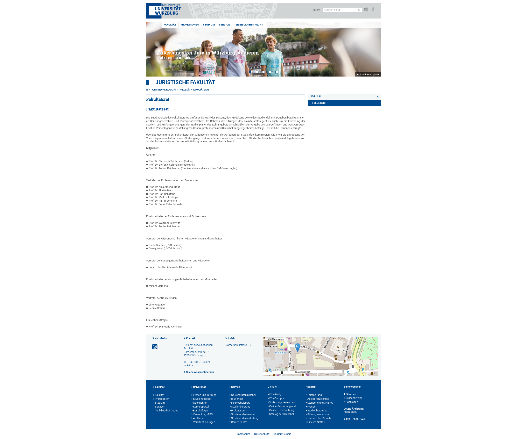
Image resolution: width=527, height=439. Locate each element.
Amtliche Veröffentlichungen (204, 420)
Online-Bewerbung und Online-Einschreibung (282, 408)
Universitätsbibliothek (243, 394)
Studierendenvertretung (244, 418)
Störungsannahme (318, 414)
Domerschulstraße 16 (238, 344)
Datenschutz (261, 434)
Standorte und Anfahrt (320, 402)
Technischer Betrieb (319, 418)
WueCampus (276, 398)
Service (224, 24)
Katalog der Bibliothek (281, 414)
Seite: (347, 418)
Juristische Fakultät (185, 82)
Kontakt (190, 338)
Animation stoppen (368, 74)
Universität (199, 386)
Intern (316, 9)
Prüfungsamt (238, 410)
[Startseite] (147, 89)
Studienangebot (202, 398)
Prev (153, 49)
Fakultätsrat (201, 89)
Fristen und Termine (204, 394)
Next (373, 49)
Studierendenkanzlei (243, 414)
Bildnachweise (354, 398)
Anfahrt (232, 338)
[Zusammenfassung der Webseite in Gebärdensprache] (372, 9)
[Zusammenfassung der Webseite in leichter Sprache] (366, 9)
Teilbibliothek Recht (248, 24)
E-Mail (190, 365)
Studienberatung (240, 406)
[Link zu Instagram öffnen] (155, 347)
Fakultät (170, 24)
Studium (209, 24)
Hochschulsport (240, 402)
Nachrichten (200, 402)
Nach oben (351, 401)
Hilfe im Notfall (316, 422)
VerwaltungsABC (203, 414)
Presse (311, 406)
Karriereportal (201, 406)
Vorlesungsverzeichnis (282, 402)
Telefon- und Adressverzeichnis (318, 396)
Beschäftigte (200, 410)
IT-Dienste (237, 398)
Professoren (190, 24)
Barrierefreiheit (282, 434)
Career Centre (239, 422)
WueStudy (275, 394)
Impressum (243, 434)
